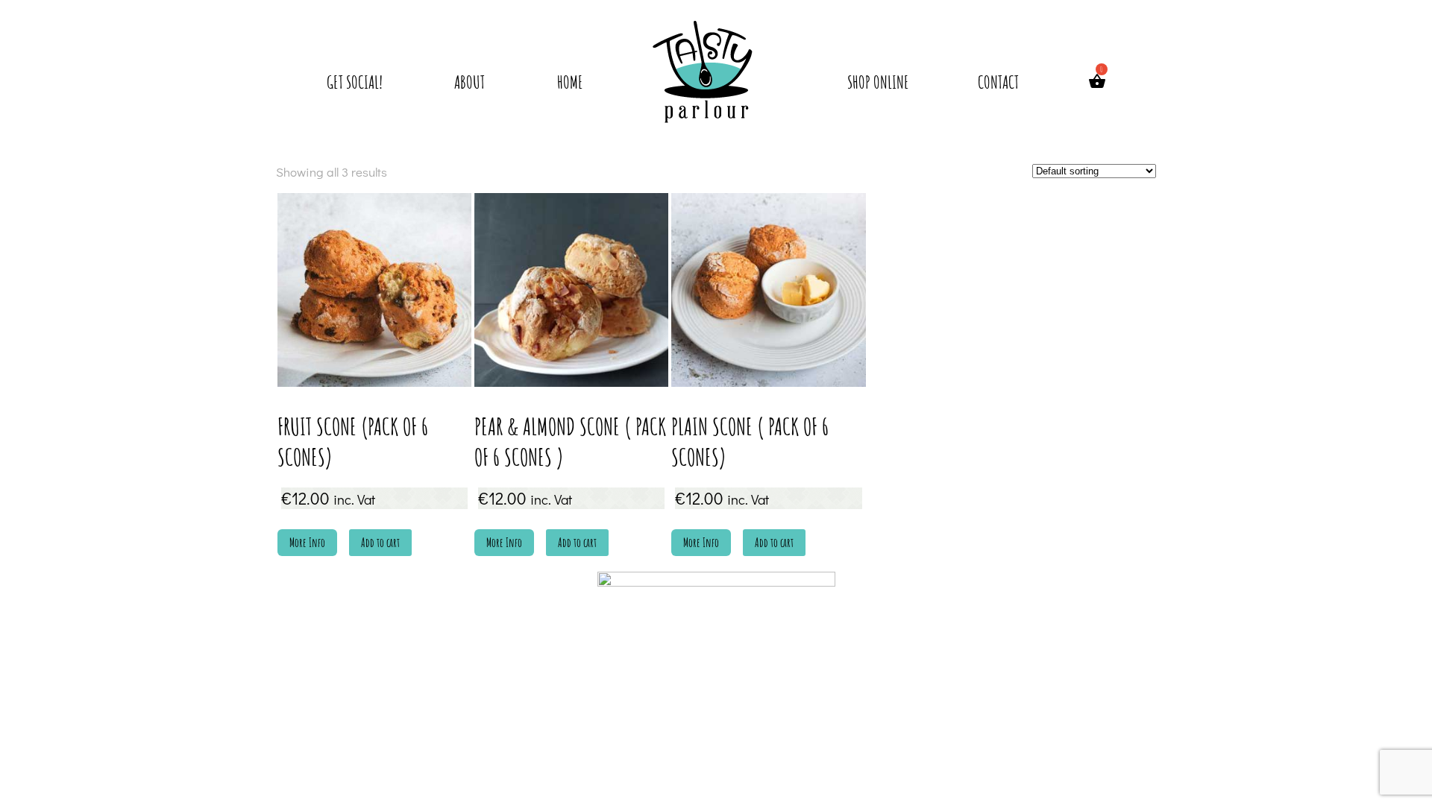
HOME (570, 82)
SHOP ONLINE (878, 82)
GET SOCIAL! (355, 82)
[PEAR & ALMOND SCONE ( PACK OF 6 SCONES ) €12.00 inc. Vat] (571, 290)
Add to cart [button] (380, 542)
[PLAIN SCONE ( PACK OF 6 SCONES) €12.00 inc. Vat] (768, 290)
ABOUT (469, 82)
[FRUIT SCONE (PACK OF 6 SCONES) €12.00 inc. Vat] (374, 290)
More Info (307, 542)
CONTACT (998, 82)
